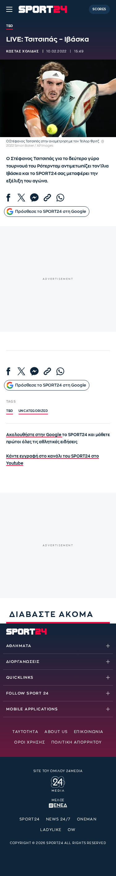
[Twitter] (21, 197)
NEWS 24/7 (58, 819)
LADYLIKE (51, 830)
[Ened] (58, 805)
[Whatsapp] (60, 197)
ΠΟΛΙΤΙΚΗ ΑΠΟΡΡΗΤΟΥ (76, 742)
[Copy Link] (47, 197)
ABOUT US (56, 732)
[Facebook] (8, 197)
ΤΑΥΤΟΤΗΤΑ (25, 732)
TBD (9, 411)
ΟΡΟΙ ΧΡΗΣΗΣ (29, 742)
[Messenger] (34, 197)
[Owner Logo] (58, 783)
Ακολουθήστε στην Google (34, 435)
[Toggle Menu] (9, 9)
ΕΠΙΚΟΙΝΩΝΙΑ (89, 732)
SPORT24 (29, 819)
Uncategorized (33, 411)
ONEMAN (87, 819)
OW (72, 830)
